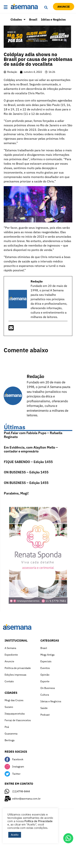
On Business (47, 688)
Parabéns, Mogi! (16, 493)
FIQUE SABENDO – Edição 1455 (28, 462)
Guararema (11, 733)
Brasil (33, 19)
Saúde (44, 708)
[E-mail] (11, 329)
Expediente (11, 654)
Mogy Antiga (47, 654)
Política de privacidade (18, 668)
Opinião (44, 674)
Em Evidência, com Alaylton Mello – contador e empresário (31, 449)
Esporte (44, 681)
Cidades (16, 19)
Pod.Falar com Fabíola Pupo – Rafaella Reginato (33, 435)
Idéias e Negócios (53, 19)
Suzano (9, 707)
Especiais (45, 661)
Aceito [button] (14, 834)
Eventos (45, 668)
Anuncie (9, 661)
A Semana (10, 648)
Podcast (45, 714)
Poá (7, 727)
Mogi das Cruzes (14, 700)
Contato (9, 681)
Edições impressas (15, 674)
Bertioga (9, 740)
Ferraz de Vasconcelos (18, 720)
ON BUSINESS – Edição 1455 (26, 472)
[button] (6, 7)
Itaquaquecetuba (15, 713)
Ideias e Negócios (50, 701)
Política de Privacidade (38, 821)
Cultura (44, 694)
